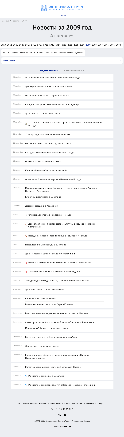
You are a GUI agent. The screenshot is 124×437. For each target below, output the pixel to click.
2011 (76, 45)
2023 (3, 45)
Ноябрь (70, 52)
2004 (118, 45)
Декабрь (79, 52)
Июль (47, 52)
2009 (88, 45)
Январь (6, 52)
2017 (39, 45)
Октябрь (62, 52)
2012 (70, 45)
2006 (106, 45)
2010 (82, 45)
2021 (15, 45)
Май (36, 52)
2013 (64, 45)
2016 (45, 45)
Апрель (29, 52)
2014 (57, 45)
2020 (21, 45)
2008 (94, 45)
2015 (51, 45)
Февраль (15, 52)
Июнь (41, 52)
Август (54, 52)
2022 (9, 45)
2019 (27, 45)
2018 (33, 45)
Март (22, 52)
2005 (112, 45)
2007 (100, 45)
